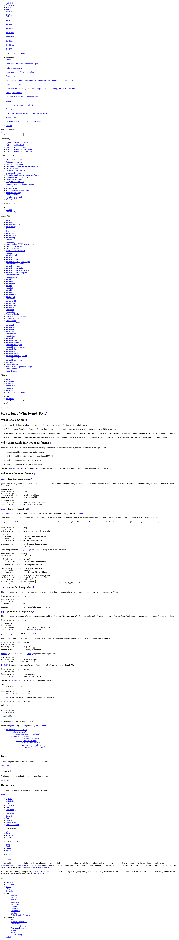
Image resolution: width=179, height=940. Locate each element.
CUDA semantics (12, 169)
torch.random (11, 325)
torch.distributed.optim (14, 268)
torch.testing (10, 336)
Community (15, 924)
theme (23, 725)
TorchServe (10, 386)
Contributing (11, 810)
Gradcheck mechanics (14, 179)
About (13, 919)
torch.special (10, 299)
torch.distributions (13, 275)
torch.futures (10, 283)
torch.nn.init (10, 307)
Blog (8, 10)
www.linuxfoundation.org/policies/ (14, 865)
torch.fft (9, 279)
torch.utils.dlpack (12, 353)
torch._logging (11, 371)
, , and (30, 747)
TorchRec (9, 384)
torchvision (10, 390)
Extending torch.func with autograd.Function (23, 175)
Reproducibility (12, 195)
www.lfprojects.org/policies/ (42, 867)
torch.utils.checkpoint (14, 345)
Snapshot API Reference (15, 251)
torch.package (11, 303)
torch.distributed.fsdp (14, 266)
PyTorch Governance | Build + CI (19, 143)
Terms (8, 855)
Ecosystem (10, 5)
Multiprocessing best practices (17, 190)
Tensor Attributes (12, 229)
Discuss (9, 820)
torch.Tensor (10, 227)
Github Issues (11, 822)
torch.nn (9, 222)
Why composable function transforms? (25, 734)
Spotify (8, 844)
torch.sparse (10, 332)
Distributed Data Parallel (15, 171)
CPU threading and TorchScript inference (22, 166)
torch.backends (11, 255)
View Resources (7, 794)
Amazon (9, 850)
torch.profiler (11, 305)
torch (8, 220)
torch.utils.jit (10, 351)
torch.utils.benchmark (14, 340)
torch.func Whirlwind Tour (16, 730)
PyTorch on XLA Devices (16, 392)
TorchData (10, 381)
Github (8, 937)
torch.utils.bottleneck (14, 342)
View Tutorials (6, 780)
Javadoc (9, 210)
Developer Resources (19, 928)
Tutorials (9, 12)
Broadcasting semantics (15, 164)
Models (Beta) (16, 935)
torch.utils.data (11, 349)
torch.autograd (11, 235)
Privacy (9, 859)
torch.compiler (11, 277)
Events (13, 930)
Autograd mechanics (14, 162)
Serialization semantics (14, 197)
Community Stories (18, 926)
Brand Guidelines (12, 825)
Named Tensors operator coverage (19, 367)
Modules (9, 186)
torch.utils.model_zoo (14, 358)
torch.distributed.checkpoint (16, 273)
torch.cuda (10, 242)
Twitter (8, 833)
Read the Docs (41, 725)
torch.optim (10, 312)
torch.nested (10, 329)
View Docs (5, 766)
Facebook (9, 831)
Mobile (8, 7)
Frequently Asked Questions (17, 177)
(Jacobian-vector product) (28, 745)
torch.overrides (11, 301)
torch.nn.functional (13, 224)
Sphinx (12, 725)
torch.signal (10, 297)
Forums (14, 932)
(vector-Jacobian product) (28, 743)
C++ (7, 207)
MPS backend (11, 188)
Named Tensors (12, 364)
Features (9, 803)
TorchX (14, 913)
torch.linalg (10, 292)
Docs (8, 396)
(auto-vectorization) (26, 741)
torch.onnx (10, 310)
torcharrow (15, 904)
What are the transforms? (20, 736)
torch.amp (10, 233)
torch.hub (9, 288)
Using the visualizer (13, 248)
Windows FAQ (12, 199)
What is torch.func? (18, 732)
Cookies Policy (38, 874)
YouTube (9, 835)
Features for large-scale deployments (20, 184)
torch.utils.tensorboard (14, 360)
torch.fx (9, 286)
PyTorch (9, 799)
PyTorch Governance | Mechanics (19, 149)
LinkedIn (9, 838)
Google (9, 848)
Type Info (9, 362)
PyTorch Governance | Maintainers (19, 152)
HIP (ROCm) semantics (15, 182)
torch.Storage (11, 334)
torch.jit (9, 290)
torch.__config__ (12, 369)
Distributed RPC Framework (17, 323)
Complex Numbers (13, 314)
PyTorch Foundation (19, 922)
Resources (10, 814)
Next (3, 716)
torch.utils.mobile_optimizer (16, 356)
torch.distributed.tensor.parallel (17, 270)
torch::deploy (11, 212)
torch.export (10, 257)
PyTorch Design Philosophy (17, 147)
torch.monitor (11, 294)
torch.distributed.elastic (15, 264)
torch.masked (11, 327)
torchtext (9, 388)
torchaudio (10, 379)
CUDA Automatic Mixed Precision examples (23, 160)
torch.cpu (9, 240)
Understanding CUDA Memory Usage (21, 244)
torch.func (10, 281)
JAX (47, 425)
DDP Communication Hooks (17, 316)
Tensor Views (11, 231)
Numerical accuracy (13, 193)
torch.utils (9, 338)
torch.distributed (12, 259)
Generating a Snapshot (14, 246)
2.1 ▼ (3, 132)
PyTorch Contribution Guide (17, 145)
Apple (8, 846)
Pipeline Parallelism (13, 318)
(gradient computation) (27, 738)
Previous (13, 716)
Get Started (10, 3)
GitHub (9, 126)
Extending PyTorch (13, 173)
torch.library (10, 238)
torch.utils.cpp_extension (15, 347)
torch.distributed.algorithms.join (18, 262)
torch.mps (9, 253)
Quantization (11, 321)
